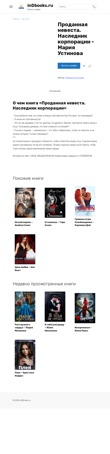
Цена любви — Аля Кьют (25, 268)
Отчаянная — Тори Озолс (55, 223)
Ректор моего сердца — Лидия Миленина (24, 327)
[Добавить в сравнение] (89, 65)
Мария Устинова (75, 77)
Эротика (25, 19)
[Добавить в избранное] (84, 65)
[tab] (55, 91)
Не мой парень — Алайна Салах (24, 223)
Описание (55, 91)
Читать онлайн (69, 65)
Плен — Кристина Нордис (24, 374)
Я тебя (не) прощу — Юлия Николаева (54, 327)
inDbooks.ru (40, 5)
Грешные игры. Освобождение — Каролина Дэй (84, 222)
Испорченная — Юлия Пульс (83, 329)
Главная (16, 19)
